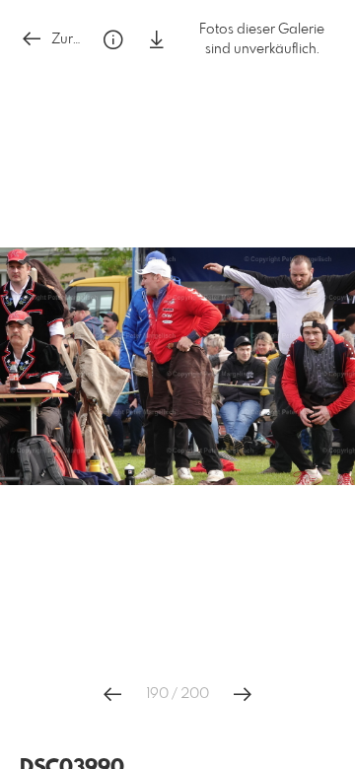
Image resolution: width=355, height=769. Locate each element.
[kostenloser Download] (157, 40)
